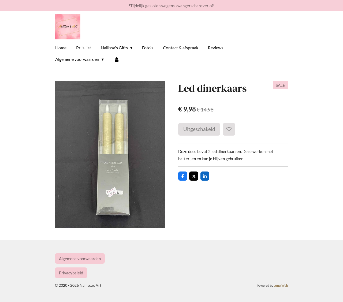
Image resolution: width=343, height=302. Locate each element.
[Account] (116, 59)
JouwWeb (281, 285)
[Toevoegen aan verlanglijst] (229, 129)
